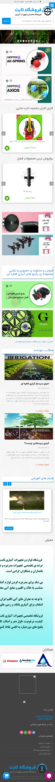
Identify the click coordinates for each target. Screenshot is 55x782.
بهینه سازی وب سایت (27, 778)
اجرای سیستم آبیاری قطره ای (35, 383)
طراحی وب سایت (40, 778)
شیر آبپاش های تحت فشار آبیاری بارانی (27, 512)
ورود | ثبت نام (19, 2)
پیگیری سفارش (45, 747)
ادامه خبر (9, 528)
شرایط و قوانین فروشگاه (41, 750)
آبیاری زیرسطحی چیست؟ (36, 443)
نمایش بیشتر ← (42, 410)
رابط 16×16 (27, 191)
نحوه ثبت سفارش (44, 743)
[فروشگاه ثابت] (33, 11)
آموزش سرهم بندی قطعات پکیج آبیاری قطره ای (34, 341)
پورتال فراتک (13, 778)
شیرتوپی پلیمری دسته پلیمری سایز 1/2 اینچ (27, 141)
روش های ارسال (44, 754)
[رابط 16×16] (29, 177)
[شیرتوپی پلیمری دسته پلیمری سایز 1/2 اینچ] (29, 127)
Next (3, 133)
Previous (52, 133)
